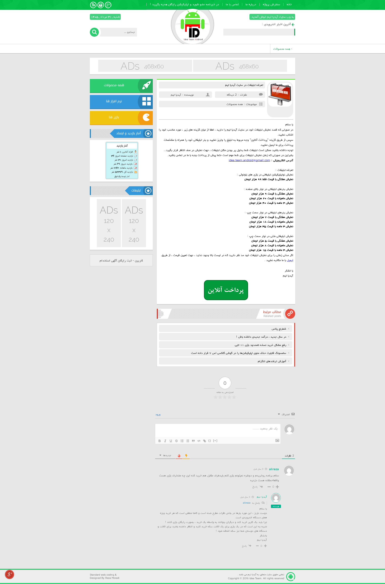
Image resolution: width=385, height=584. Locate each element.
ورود (158, 414)
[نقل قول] (193, 440)
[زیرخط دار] (171, 440)
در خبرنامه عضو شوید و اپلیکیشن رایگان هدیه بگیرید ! (184, 4)
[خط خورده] (176, 440)
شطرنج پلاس (279, 328)
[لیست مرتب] (182, 440)
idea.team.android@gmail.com (249, 160)
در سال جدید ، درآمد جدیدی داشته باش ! (261, 336)
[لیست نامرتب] (187, 440)
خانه (289, 4)
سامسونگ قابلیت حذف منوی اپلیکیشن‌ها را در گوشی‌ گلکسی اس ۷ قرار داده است (239, 352)
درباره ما (250, 4)
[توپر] (159, 440)
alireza (246, 502)
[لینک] (204, 440)
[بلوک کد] (199, 440)
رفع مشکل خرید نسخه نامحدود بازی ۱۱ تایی (261, 344)
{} (209, 440)
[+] (215, 440)
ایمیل (290, 260)
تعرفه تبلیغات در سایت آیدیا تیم (244, 84)
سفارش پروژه (271, 4)
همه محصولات (281, 48)
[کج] (165, 440)
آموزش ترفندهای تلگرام (272, 361)
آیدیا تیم (262, 496)
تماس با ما (232, 4)
